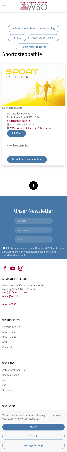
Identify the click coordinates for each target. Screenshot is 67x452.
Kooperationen (10, 375)
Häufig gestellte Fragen (33, 46)
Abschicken (33, 262)
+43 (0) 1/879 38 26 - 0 (14, 292)
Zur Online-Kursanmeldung (27, 159)
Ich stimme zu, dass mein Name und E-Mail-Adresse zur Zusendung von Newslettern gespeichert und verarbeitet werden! (33, 252)
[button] (3, 6)
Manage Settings (33, 445)
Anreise (17, 37)
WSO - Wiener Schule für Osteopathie (30, 128)
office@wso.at (10, 296)
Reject (33, 436)
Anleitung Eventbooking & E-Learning (33, 28)
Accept (33, 426)
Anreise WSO (9, 304)
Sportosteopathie (18, 121)
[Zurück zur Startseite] (33, 6)
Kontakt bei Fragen (43, 37)
